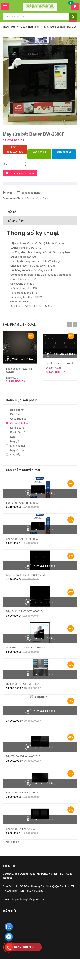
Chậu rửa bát (18, 418)
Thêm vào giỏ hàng (22, 173)
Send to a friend (30, 192)
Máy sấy (15, 454)
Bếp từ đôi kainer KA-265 (21, 828)
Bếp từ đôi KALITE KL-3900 (22, 502)
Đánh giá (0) (16, 220)
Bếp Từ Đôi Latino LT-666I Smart (25, 575)
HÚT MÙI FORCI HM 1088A (22, 683)
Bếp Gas (15, 414)
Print (9, 192)
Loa (12, 436)
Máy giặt (15, 441)
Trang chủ (9, 26)
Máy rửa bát (43, 198)
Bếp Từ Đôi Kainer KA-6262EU (24, 756)
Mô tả (12, 211)
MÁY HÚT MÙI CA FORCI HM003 (26, 647)
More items (12, 841)
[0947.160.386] (9, 947)
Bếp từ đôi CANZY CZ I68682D (24, 611)
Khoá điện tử (17, 432)
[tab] (40, 211)
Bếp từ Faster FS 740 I (59, 363)
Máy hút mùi (17, 445)
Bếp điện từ (17, 409)
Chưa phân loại (29, 26)
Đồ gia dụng (17, 427)
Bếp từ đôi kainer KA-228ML (22, 792)
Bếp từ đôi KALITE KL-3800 (22, 538)
